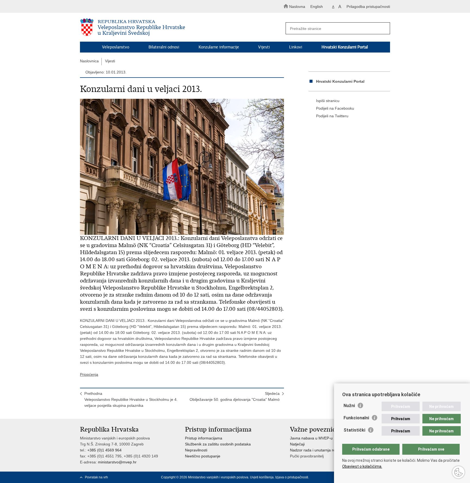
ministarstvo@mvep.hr (117, 462)
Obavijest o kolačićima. (362, 466)
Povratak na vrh (96, 477)
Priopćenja (89, 374)
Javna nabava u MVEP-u (311, 438)
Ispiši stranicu (327, 101)
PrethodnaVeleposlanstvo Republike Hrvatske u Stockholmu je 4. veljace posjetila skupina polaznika (131, 399)
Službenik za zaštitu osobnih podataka (218, 444)
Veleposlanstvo (115, 47)
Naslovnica (89, 61)
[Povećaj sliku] (182, 167)
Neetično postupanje (202, 456)
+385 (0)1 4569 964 (104, 450)
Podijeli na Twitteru (332, 116)
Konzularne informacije (219, 47)
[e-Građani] (103, 6)
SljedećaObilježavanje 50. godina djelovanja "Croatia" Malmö (235, 396)
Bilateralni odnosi (164, 47)
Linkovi (295, 47)
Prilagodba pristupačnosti (368, 6)
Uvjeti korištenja (262, 477)
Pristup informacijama (203, 438)
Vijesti (264, 47)
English (316, 6)
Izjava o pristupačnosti (291, 477)
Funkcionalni (356, 417)
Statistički (354, 430)
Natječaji (297, 444)
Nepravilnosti (196, 450)
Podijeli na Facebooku (335, 108)
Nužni (349, 405)
